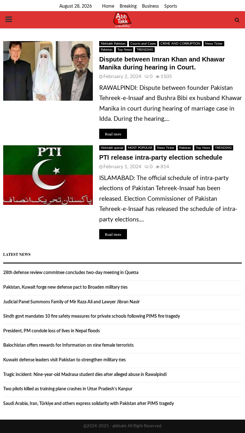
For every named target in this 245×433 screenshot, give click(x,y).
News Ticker (214, 43)
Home (108, 6)
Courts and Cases (143, 43)
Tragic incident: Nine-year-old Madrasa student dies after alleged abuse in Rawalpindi (85, 374)
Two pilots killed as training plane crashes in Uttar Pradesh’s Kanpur (67, 389)
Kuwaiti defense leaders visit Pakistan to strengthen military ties (64, 360)
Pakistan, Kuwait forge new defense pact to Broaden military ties (65, 287)
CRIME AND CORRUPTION (180, 43)
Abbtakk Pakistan (113, 43)
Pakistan (107, 49)
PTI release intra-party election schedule (160, 157)
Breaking (128, 6)
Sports (170, 6)
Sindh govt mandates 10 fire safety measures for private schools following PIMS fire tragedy (91, 316)
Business (150, 6)
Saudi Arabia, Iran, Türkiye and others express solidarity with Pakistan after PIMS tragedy (88, 403)
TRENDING (145, 49)
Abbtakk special (112, 147)
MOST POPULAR (140, 147)
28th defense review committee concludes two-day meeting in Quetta (70, 273)
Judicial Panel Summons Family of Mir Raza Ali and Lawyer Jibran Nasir (71, 302)
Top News (124, 49)
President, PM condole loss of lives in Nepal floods (51, 331)
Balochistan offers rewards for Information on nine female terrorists (68, 345)
